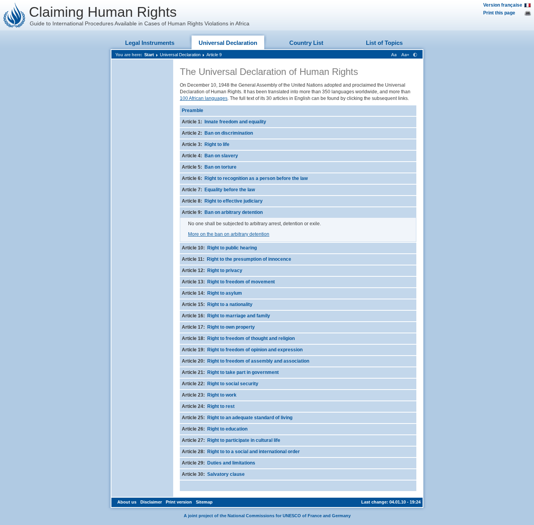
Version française (502, 5)
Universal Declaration (228, 42)
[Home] (14, 15)
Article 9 (214, 54)
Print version (179, 502)
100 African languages (204, 98)
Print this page (499, 13)
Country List (306, 42)
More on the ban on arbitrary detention (228, 234)
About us (126, 502)
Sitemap (204, 502)
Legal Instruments (149, 42)
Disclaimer (151, 502)
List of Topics (384, 42)
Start (149, 54)
